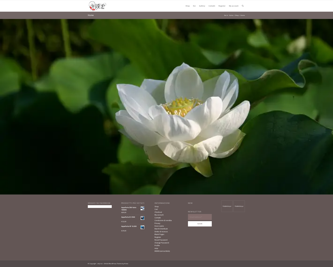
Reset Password (161, 240)
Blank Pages (159, 234)
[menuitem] (187, 6)
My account (159, 215)
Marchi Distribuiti (161, 229)
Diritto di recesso (161, 231)
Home (91, 15)
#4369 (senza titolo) (162, 251)
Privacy (157, 223)
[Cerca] (242, 6)
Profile (157, 245)
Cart (156, 209)
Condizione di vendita (163, 220)
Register (158, 237)
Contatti (158, 217)
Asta (156, 248)
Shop (157, 206)
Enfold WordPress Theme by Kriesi (116, 264)
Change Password (162, 243)
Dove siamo (159, 226)
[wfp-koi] (97, 6)
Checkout (158, 212)
